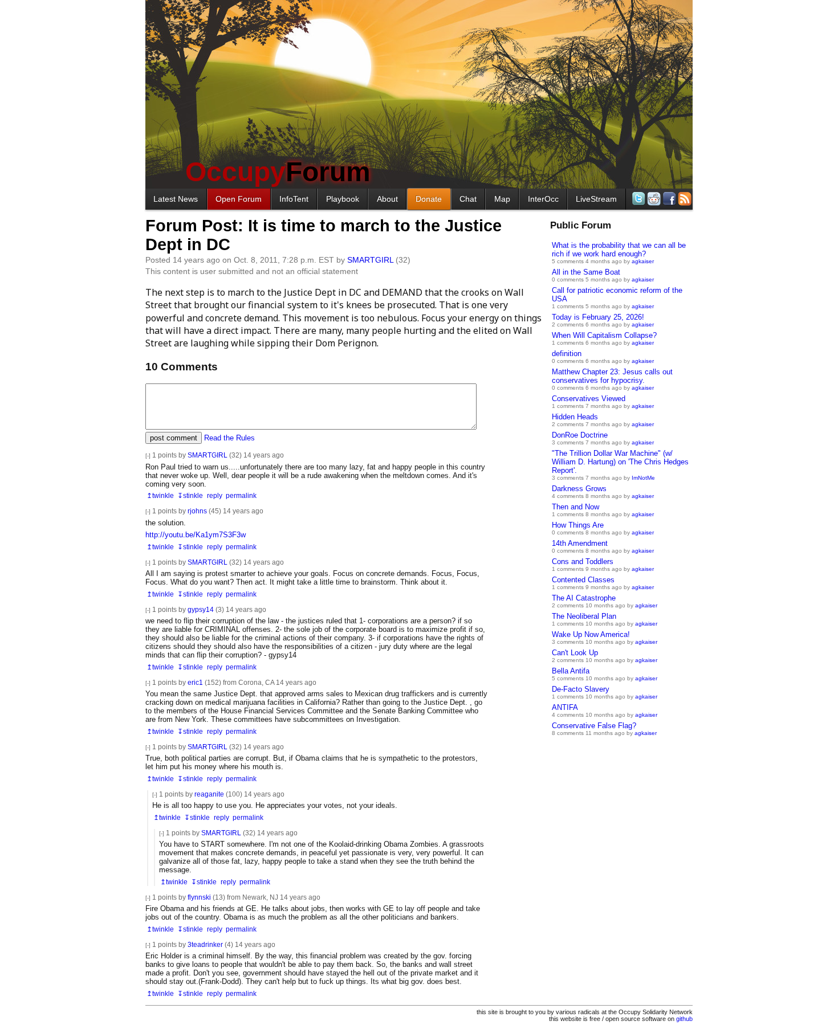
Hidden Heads (575, 417)
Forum (278, 172)
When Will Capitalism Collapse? (604, 335)
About (387, 198)
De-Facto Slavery (580, 689)
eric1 (195, 682)
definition (566, 353)
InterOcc (543, 198)
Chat (468, 198)
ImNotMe (643, 478)
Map (502, 198)
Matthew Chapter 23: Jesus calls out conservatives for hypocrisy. (612, 376)
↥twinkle (160, 495)
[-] (147, 455)
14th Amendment (580, 543)
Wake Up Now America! (591, 634)
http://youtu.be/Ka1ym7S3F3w (195, 534)
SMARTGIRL (370, 259)
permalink (241, 495)
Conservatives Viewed (588, 398)
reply (214, 495)
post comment (173, 438)
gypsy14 (201, 609)
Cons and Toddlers (582, 561)
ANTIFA (565, 707)
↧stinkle (190, 495)
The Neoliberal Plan (584, 616)
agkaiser (643, 261)
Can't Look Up (575, 652)
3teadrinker (205, 944)
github (684, 1018)
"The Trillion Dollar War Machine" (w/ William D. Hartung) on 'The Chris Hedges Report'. (620, 462)
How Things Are (578, 525)
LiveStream (596, 198)
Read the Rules (229, 438)
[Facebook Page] (668, 199)
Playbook (342, 198)
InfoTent (293, 198)
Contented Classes (583, 579)
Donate (429, 198)
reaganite (209, 794)
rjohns (197, 510)
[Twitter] (637, 199)
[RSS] (683, 199)
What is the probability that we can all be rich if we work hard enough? (619, 249)
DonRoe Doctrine (580, 435)
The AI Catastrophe (584, 598)
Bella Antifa (570, 671)
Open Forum (238, 198)
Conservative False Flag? (594, 725)
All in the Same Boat (586, 272)
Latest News (175, 198)
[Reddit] (653, 199)
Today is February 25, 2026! (598, 317)
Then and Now (575, 507)
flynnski (199, 897)
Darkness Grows (579, 488)
